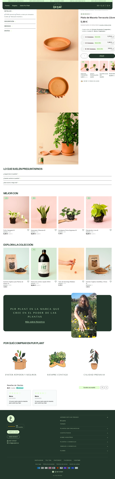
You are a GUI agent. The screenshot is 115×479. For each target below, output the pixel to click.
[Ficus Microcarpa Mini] (104, 66)
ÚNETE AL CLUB (13, 431)
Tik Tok (48, 460)
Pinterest (58, 460)
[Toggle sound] (94, 335)
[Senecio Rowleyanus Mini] (94, 66)
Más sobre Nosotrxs (35, 322)
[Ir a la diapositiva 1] (40, 146)
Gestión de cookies (75, 464)
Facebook (68, 460)
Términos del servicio (62, 464)
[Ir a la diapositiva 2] (40, 153)
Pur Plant (82, 10)
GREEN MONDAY (13, 436)
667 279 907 (60, 471)
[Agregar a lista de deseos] (28, 230)
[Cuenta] (103, 6)
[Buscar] (101, 6)
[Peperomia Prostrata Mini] (85, 66)
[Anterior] (5, 212)
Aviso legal (38, 464)
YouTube (77, 460)
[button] (98, 37)
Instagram (39, 460)
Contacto (62, 423)
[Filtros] (102, 387)
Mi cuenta (63, 420)
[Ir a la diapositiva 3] (40, 161)
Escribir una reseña (89, 387)
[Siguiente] (27, 212)
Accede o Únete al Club (105, 25)
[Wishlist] (105, 6)
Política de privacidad (48, 464)
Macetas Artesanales (89, 10)
